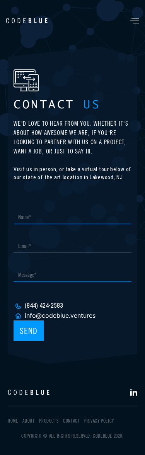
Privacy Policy (99, 421)
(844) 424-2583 (44, 305)
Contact (71, 421)
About (28, 421)
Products (48, 421)
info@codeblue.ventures (60, 315)
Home (13, 421)
